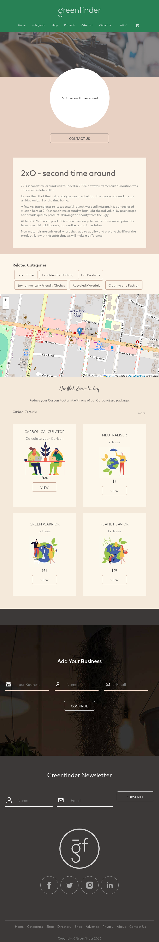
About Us (105, 25)
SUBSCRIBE (135, 797)
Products (69, 25)
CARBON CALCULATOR (44, 431)
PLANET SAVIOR (114, 524)
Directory (64, 926)
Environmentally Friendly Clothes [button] (41, 285)
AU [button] (122, 25)
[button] (79, 331)
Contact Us (137, 926)
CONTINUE (79, 706)
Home (21, 25)
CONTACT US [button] (79, 138)
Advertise (87, 25)
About (121, 926)
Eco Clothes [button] (25, 275)
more (141, 413)
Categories (38, 25)
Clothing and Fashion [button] (123, 285)
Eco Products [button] (90, 275)
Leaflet (109, 375)
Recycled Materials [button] (86, 285)
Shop (55, 25)
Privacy (108, 926)
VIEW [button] (44, 487)
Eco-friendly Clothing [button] (57, 275)
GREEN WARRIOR (45, 524)
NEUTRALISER (114, 435)
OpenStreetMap (136, 375)
